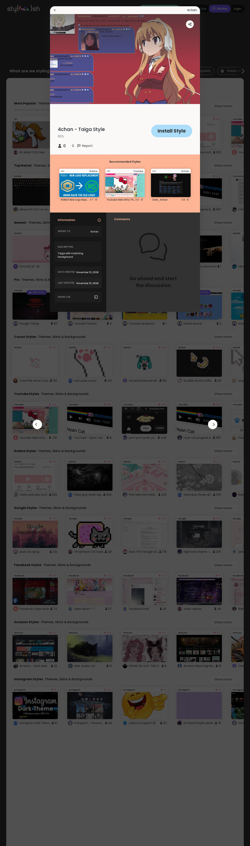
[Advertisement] (15, 423)
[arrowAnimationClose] (37, 424)
